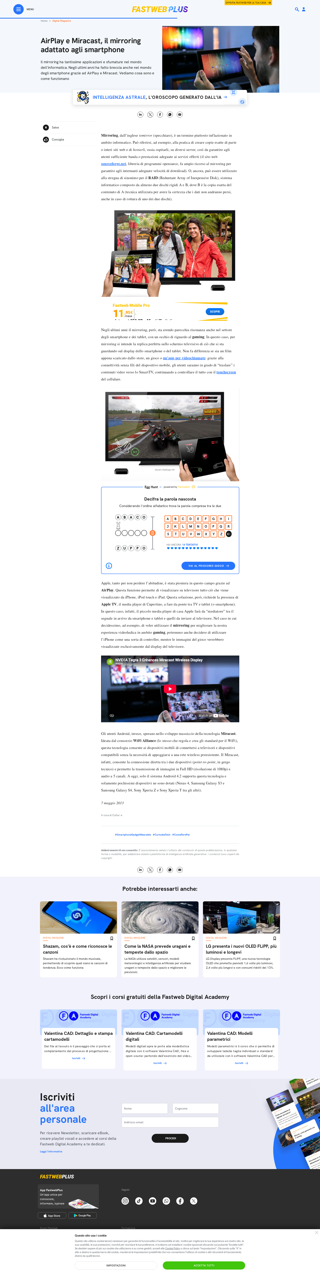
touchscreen (226, 372)
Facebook (160, 115)
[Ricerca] (297, 9)
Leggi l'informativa (51, 1151)
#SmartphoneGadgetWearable (133, 834)
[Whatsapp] (166, 1200)
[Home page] (160, 9)
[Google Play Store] (82, 1215)
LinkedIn (140, 115)
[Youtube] (152, 1200)
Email (180, 115)
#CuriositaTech (161, 834)
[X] (193, 1200)
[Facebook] (180, 1200)
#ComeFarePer (181, 834)
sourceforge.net (113, 163)
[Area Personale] (304, 10)
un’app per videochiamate (184, 358)
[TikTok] (139, 1200)
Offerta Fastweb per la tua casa (246, 2)
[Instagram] (125, 1200)
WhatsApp (170, 115)
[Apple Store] (52, 1215)
